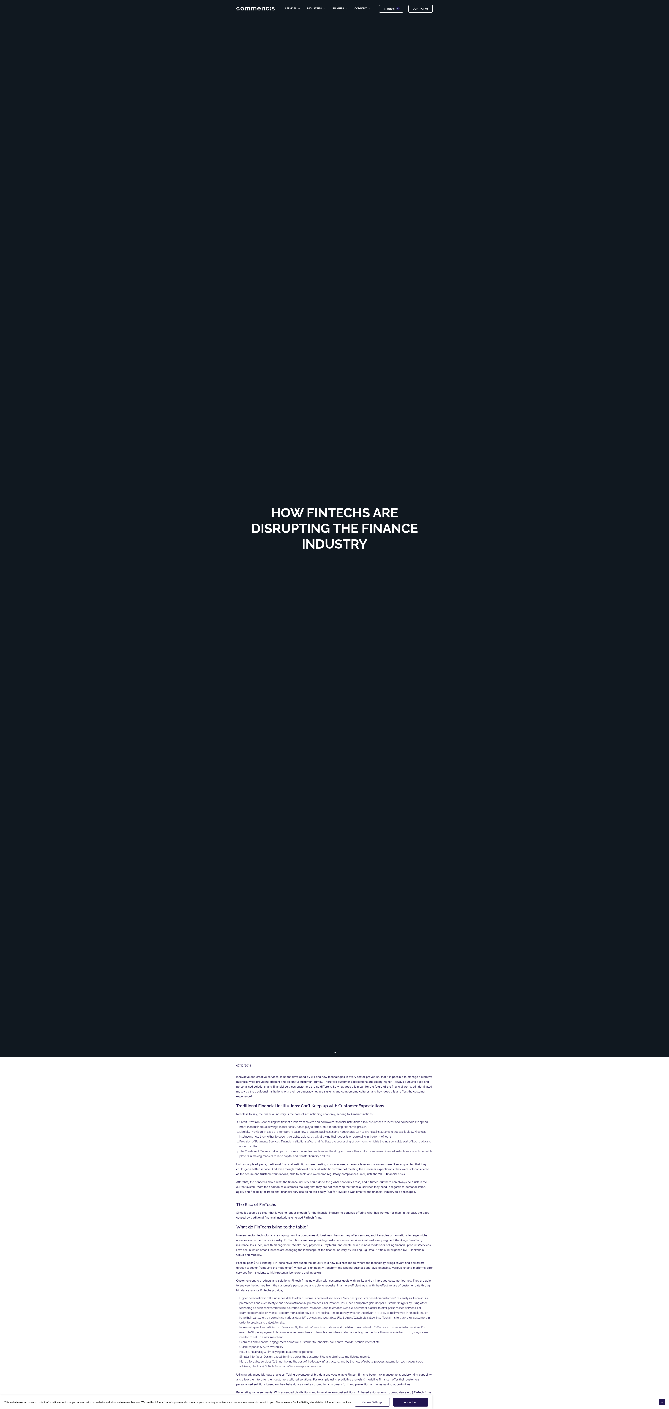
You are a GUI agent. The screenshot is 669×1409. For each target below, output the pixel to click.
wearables (329, 1317)
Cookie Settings (372, 1402)
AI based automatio (370, 1392)
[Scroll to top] (662, 1402)
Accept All (410, 1402)
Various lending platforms (409, 1267)
